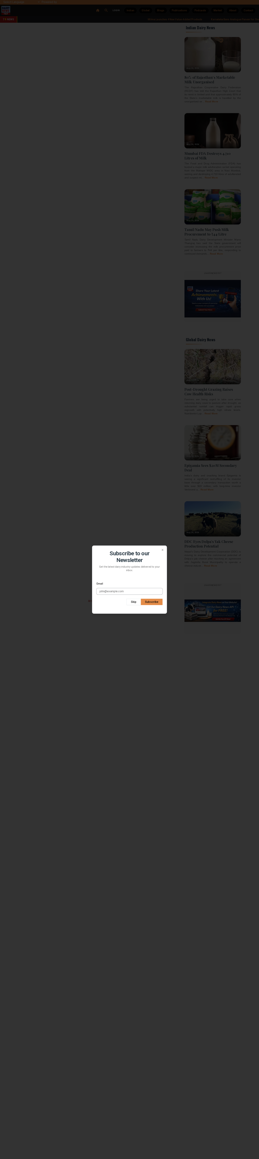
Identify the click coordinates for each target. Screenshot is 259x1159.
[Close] (162, 549)
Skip (134, 601)
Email (100, 583)
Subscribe (151, 601)
